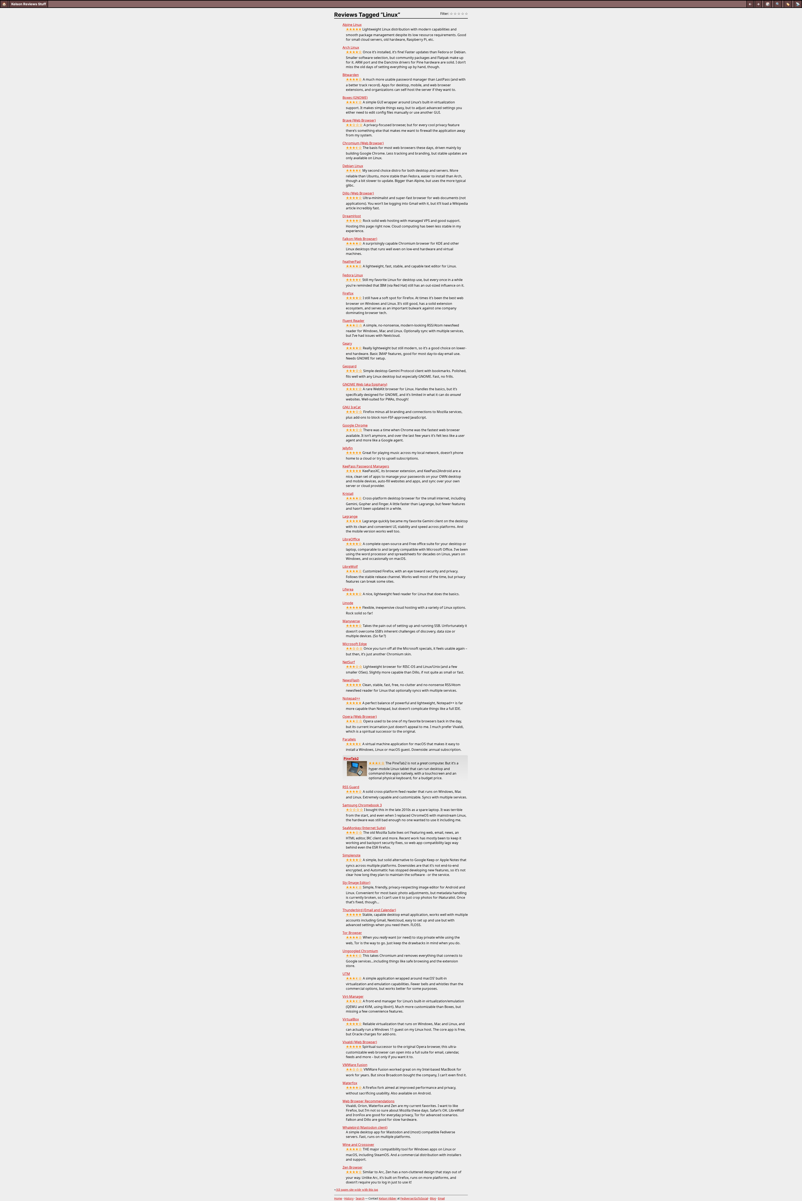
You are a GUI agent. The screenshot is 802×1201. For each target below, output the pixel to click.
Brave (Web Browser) (359, 120)
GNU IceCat (352, 407)
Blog (433, 1198)
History (349, 1198)
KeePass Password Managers (366, 466)
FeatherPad (352, 261)
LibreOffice (351, 539)
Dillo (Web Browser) (358, 193)
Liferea (348, 589)
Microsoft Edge (355, 644)
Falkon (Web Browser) (360, 238)
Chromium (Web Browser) (363, 143)
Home (338, 1198)
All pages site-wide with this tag (357, 1189)
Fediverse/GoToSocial (414, 1198)
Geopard (350, 366)
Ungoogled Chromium (360, 951)
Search (360, 1198)
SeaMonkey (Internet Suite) (364, 828)
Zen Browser (353, 1167)
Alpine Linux (352, 24)
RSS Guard (351, 787)
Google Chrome (355, 425)
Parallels (349, 739)
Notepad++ (351, 698)
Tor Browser (352, 932)
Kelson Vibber (388, 1198)
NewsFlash (351, 680)
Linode (348, 603)
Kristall (348, 493)
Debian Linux (353, 166)
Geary (347, 343)
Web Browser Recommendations (369, 1101)
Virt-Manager (353, 996)
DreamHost (352, 216)
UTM (346, 973)
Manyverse (351, 621)
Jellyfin (348, 448)
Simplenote (351, 855)
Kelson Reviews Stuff (28, 4)
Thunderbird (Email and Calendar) (369, 910)
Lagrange (350, 516)
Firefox (348, 293)
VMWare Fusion (355, 1064)
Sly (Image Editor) (356, 882)
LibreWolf (350, 566)
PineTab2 (351, 758)
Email (441, 1198)
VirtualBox (351, 1019)
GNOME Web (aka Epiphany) (365, 384)
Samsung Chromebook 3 (362, 805)
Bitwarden (351, 74)
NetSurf (349, 662)
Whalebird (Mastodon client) (365, 1127)
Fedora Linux (353, 275)
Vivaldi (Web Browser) (360, 1042)
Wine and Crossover (358, 1144)
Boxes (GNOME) (355, 97)
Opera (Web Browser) (360, 716)
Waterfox (350, 1083)
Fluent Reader (353, 320)
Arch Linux (351, 47)
